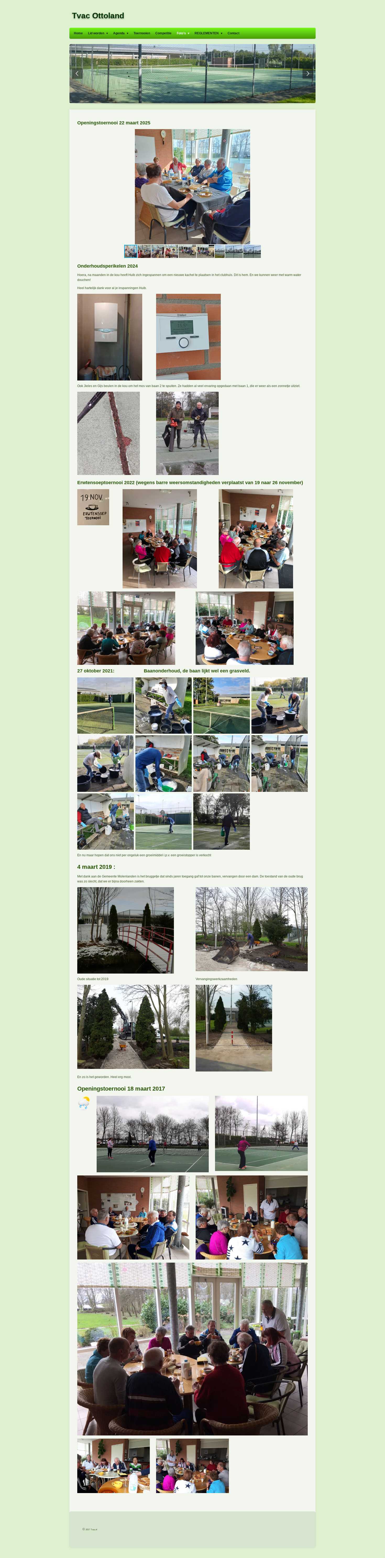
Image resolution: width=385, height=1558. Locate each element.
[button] (303, 134)
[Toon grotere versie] (153, 1134)
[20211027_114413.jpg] (105, 822)
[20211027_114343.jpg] (221, 763)
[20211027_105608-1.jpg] (105, 706)
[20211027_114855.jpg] (221, 822)
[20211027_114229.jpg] (164, 763)
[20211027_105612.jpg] (221, 706)
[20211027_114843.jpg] (164, 822)
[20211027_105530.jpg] (164, 706)
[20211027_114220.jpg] (105, 763)
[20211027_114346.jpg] (280, 763)
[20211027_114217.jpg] (280, 706)
